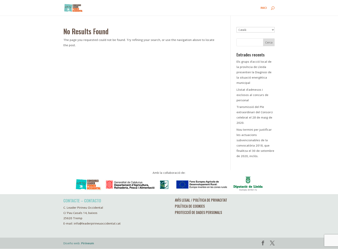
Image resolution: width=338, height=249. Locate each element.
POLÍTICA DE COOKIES (190, 206)
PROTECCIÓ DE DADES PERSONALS (198, 212)
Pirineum (87, 243)
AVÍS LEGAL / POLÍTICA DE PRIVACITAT (201, 200)
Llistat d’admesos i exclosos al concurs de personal (252, 95)
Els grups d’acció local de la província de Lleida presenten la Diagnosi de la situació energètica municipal (253, 72)
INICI (264, 8)
